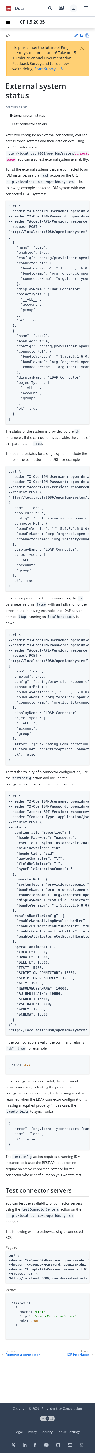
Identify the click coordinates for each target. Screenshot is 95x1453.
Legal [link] (18, 1432)
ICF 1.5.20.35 (31, 22)
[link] (8, 8)
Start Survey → (47, 68)
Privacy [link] (31, 1432)
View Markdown (87, 35)
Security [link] (47, 1432)
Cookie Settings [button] (68, 1432)
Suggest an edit (76, 35)
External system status (27, 115)
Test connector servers (29, 124)
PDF (81, 35)
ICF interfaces (78, 1354)
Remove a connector (23, 1354)
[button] (73, 8)
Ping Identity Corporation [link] (62, 1408)
